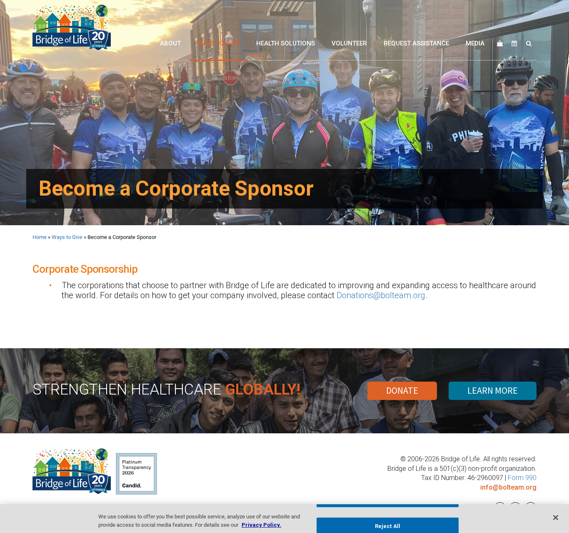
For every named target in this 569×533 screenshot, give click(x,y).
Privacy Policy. (261, 524)
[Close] (556, 517)
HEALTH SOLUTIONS (285, 43)
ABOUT (170, 43)
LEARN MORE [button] (492, 390)
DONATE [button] (402, 390)
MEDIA (475, 43)
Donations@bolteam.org (381, 295)
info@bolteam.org (508, 487)
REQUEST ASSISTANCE (416, 43)
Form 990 (522, 478)
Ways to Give (67, 237)
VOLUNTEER (349, 43)
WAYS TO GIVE (218, 43)
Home (39, 237)
